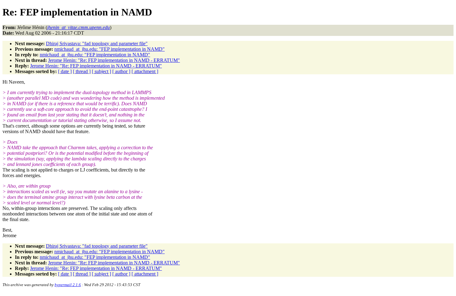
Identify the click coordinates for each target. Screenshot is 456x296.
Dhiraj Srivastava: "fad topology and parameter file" (97, 43)
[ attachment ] (145, 71)
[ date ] (65, 71)
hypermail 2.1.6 (68, 284)
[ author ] (121, 71)
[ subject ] (101, 71)
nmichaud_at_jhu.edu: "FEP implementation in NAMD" (109, 49)
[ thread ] (82, 71)
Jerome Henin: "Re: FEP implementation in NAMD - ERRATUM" (114, 60)
